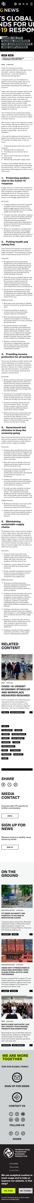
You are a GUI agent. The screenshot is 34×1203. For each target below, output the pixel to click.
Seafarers (6, 742)
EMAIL (10, 816)
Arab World (6, 754)
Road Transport (18, 738)
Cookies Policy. (14, 1199)
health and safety (17, 712)
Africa (5, 750)
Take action (27, 4)
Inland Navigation (19, 734)
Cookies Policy (14, 1170)
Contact (17, 1098)
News (10, 55)
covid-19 (5, 712)
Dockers (18, 730)
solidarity (6, 934)
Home (4, 55)
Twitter (11, 1114)
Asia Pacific (18, 754)
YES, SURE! (8, 1191)
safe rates (6, 1045)
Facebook (17, 1114)
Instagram (17, 1120)
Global (5, 758)
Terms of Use (13, 1167)
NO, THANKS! (25, 1191)
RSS (23, 1120)
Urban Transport (8, 746)
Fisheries (6, 734)
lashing (5, 991)
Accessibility (13, 1163)
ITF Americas (15, 750)
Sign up (10, 847)
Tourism (16, 742)
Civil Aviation (7, 730)
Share (7, 778)
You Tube (23, 1114)
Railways (5, 738)
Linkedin (11, 1120)
